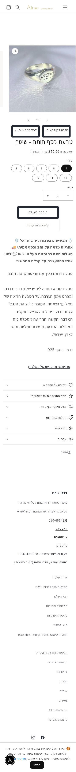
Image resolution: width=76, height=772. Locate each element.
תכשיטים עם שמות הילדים (52, 653)
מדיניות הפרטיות (57, 615)
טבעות (64, 681)
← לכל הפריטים (25, 130)
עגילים (64, 691)
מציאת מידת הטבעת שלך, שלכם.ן (49, 366)
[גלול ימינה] (28, 120)
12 (38, 178)
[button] (65, 7)
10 (65, 178)
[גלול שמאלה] (47, 120)
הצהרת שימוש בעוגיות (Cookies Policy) (43, 635)
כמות (70, 187)
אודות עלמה (60, 577)
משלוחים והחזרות (57, 606)
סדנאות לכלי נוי (58, 719)
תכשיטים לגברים (58, 662)
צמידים (63, 700)
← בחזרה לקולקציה (56, 130)
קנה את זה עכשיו (38, 225)
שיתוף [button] (64, 452)
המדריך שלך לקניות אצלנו (51, 587)
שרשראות (62, 672)
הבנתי (37, 765)
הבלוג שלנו (61, 596)
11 (51, 178)
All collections (58, 710)
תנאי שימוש (60, 625)
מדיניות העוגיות (16, 759)
